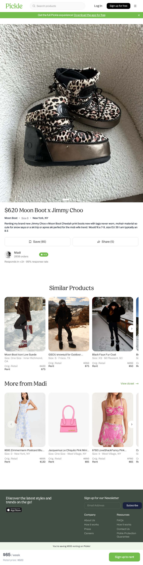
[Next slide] (132, 328)
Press (87, 529)
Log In (98, 5)
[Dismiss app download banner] (139, 15)
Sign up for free (118, 5)
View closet (127, 383)
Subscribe (132, 505)
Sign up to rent (124, 556)
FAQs (120, 520)
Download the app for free (89, 15)
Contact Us (123, 529)
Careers (89, 533)
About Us (89, 520)
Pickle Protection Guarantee (126, 535)
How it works (91, 524)
